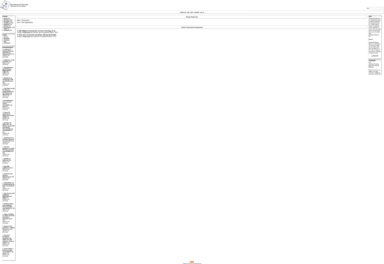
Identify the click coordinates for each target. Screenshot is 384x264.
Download (7, 43)
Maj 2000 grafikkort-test (7, 167)
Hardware (7, 40)
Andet (6, 18)
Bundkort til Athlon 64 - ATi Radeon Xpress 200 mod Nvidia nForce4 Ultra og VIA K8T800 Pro (8, 126)
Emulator (7, 21)
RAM (5, 29)
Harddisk (6, 24)
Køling (6, 26)
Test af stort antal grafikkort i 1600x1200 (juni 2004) (8, 196)
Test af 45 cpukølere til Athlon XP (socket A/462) (8, 115)
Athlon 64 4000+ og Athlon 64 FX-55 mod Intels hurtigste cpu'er (8, 216)
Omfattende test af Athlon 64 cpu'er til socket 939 (8, 139)
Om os (371, 39)
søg (188, 12)
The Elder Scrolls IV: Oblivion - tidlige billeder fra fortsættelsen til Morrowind (9, 91)
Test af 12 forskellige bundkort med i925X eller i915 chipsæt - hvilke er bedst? (8, 238)
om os (202, 12)
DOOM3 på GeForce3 (6, 159)
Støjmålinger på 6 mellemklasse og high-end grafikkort (8, 184)
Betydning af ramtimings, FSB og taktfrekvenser (8, 79)
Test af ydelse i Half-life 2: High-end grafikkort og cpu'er (8, 251)
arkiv (191, 12)
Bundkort (7, 20)
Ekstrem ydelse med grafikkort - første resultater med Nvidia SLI (8, 206)
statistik (196, 12)
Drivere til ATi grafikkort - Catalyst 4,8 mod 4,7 (9, 227)
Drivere (6, 37)
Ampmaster (26, 32)
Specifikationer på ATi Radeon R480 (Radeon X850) (8, 70)
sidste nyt (183, 12)
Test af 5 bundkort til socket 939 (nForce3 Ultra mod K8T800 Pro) (8, 149)
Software (6, 30)
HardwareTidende (19, 4)
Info (370, 16)
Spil (5, 41)
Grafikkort (7, 23)
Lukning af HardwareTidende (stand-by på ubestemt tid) (8, 52)
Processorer (7, 27)
